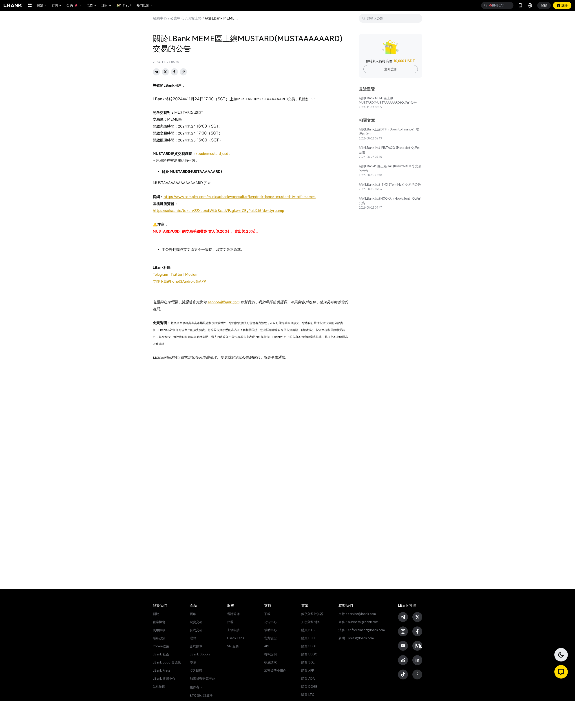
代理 (230, 622)
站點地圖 (159, 686)
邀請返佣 (233, 614)
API (266, 646)
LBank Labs (235, 638)
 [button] (508, 5)
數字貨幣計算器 (312, 614)
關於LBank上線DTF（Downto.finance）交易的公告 (389, 132)
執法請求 (270, 662)
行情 (57, 5)
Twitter (176, 274)
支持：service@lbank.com (357, 614)
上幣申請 (233, 630)
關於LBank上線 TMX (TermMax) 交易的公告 (390, 184)
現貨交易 (196, 622)
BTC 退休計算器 (201, 695)
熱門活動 (145, 5)
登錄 (544, 5)
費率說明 (270, 654)
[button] (561, 672)
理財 (107, 5)
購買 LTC (307, 695)
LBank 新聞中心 (164, 678)
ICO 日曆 (196, 670)
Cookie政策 (161, 646)
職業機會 (159, 622)
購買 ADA (308, 678)
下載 (267, 614)
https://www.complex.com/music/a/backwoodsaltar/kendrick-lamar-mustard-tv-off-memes (240, 197)
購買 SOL (308, 662)
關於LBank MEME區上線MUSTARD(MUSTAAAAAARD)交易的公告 (388, 100)
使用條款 (159, 630)
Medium (191, 274)
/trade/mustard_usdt (213, 154)
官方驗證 (270, 638)
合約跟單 (196, 646)
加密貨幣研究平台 (202, 678)
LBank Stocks (200, 654)
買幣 (42, 5)
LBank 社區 (161, 654)
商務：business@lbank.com (358, 622)
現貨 (92, 5)
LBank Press (161, 670)
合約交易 (196, 630)
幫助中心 (160, 18)
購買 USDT (309, 646)
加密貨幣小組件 (275, 670)
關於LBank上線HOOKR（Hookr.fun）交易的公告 (390, 201)
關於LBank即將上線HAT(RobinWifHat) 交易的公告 (390, 168)
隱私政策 (159, 638)
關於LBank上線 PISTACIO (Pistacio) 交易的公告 (389, 150)
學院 (193, 662)
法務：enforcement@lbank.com (361, 630)
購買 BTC (308, 630)
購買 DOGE (309, 686)
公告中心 (177, 18)
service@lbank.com (223, 302)
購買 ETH (308, 638)
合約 (74, 5)
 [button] (485, 5)
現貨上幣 (194, 18)
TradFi (127, 5)
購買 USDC (309, 654)
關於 (156, 614)
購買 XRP (307, 670)
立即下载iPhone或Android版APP (179, 281)
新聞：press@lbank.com (356, 638)
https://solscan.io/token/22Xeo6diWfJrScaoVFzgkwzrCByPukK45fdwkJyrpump (218, 211)
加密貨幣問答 (310, 622)
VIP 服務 (233, 646)
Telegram (161, 274)
